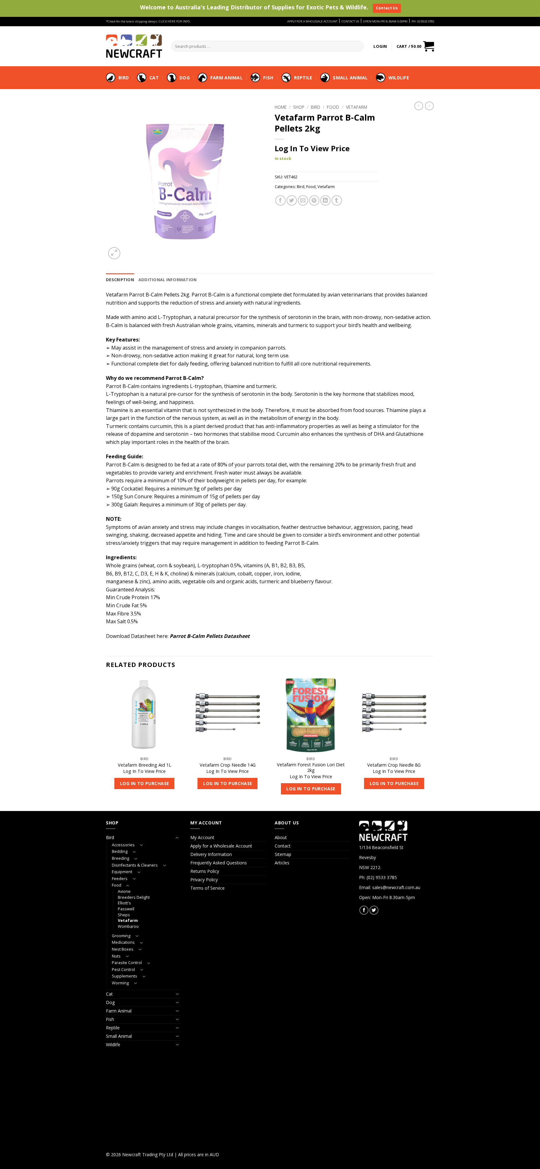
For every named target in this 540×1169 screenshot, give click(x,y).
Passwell (126, 909)
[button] (380, 46)
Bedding (120, 851)
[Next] (432, 743)
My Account (202, 837)
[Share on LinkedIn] (325, 200)
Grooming (121, 935)
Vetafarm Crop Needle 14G (228, 765)
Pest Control (123, 969)
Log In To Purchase (144, 783)
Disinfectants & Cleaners (135, 865)
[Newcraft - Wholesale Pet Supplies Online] (134, 46)
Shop (298, 107)
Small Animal (350, 78)
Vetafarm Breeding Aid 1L (144, 765)
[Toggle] (177, 837)
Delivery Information (211, 854)
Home (281, 107)
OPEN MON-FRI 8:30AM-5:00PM (385, 21)
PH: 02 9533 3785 (423, 21)
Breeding (120, 858)
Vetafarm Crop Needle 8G (394, 765)
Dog (184, 78)
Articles (282, 863)
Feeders (120, 878)
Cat (154, 78)
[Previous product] (429, 106)
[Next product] (418, 106)
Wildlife (398, 78)
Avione (124, 891)
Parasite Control (127, 962)
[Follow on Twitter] (373, 910)
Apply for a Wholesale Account (221, 846)
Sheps (124, 915)
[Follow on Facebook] (363, 910)
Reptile (303, 78)
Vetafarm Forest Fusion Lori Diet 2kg (311, 768)
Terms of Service (207, 888)
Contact (283, 846)
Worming (120, 983)
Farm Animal (226, 78)
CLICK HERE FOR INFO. (175, 21)
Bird (123, 78)
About (281, 837)
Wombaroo (128, 926)
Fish (268, 78)
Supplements (124, 976)
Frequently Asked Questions (218, 863)
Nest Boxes (122, 949)
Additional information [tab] (167, 279)
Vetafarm (356, 107)
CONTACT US (350, 21)
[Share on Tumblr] (337, 200)
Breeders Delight (134, 897)
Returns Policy (204, 871)
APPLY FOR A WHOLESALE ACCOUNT (312, 21)
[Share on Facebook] (280, 200)
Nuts (116, 956)
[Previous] (106, 743)
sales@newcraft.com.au (396, 887)
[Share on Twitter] (292, 200)
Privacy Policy (204, 880)
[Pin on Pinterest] (314, 200)
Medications (123, 942)
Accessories (123, 845)
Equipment (122, 871)
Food (333, 107)
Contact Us (387, 8)
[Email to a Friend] (303, 200)
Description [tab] (120, 279)
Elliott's (124, 903)
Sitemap (283, 854)
